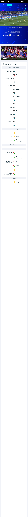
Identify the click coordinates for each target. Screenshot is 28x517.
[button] (24, 5)
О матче (9, 42)
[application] (14, 18)
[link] (9, 5)
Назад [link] (4, 8)
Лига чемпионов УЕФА (3, 5)
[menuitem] (10, 5)
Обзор (3, 42)
